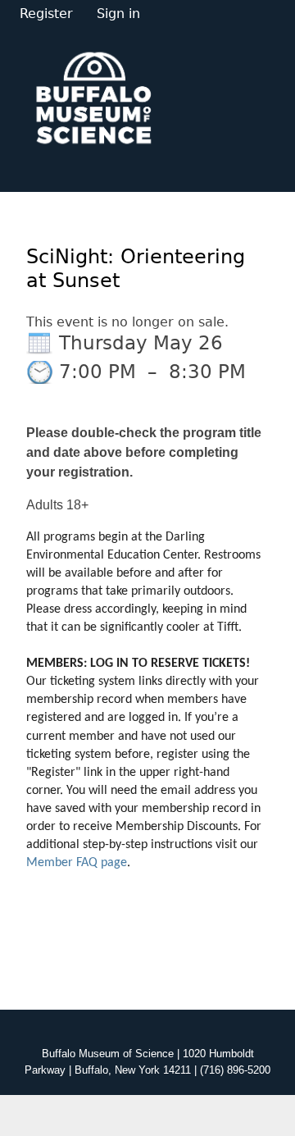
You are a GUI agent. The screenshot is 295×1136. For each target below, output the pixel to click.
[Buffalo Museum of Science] (94, 97)
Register (46, 13)
